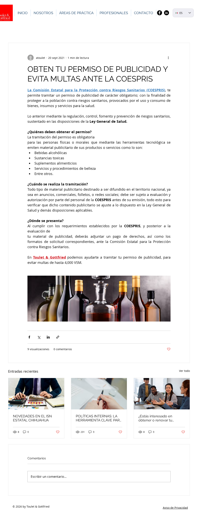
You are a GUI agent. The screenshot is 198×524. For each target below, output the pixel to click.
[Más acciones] (168, 57)
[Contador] (36, 393)
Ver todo (184, 371)
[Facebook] (159, 12)
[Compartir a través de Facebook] (29, 337)
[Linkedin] (166, 12)
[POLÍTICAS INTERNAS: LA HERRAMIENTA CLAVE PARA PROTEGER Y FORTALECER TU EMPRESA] (99, 393)
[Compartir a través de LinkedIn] (48, 337)
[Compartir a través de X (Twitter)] (39, 337)
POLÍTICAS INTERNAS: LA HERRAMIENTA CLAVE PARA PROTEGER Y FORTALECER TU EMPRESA (99, 418)
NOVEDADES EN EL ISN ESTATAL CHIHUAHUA (32, 418)
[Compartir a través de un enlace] (58, 337)
